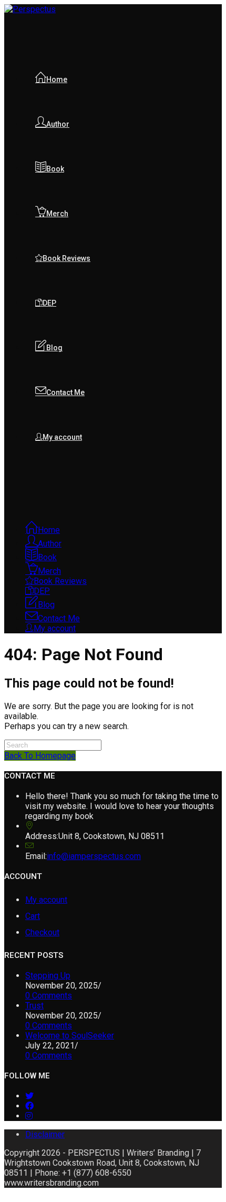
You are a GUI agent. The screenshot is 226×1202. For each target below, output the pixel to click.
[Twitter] (29, 1096)
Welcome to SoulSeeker (69, 1036)
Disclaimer (45, 1134)
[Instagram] (29, 1116)
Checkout (42, 932)
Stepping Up (47, 976)
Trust (34, 1006)
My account (46, 900)
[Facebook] (29, 1106)
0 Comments (48, 996)
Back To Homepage (40, 756)
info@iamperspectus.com (94, 856)
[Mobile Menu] (7, 490)
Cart (32, 916)
